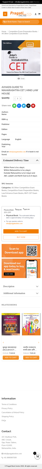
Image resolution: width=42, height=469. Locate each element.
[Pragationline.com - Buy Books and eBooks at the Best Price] (21, 14)
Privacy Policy (7, 408)
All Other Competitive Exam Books (15, 34)
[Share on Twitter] (24, 106)
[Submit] (4, 22)
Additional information (14, 293)
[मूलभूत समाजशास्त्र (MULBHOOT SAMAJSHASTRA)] (11, 324)
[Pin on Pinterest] (33, 106)
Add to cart (11, 357)
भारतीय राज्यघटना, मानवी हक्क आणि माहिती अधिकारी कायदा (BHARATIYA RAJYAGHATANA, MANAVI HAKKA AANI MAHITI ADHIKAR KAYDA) (31, 348)
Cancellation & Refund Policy (13, 412)
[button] (5, 14)
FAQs (4, 420)
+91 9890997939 (10, 458)
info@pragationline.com (17, 152)
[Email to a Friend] (28, 106)
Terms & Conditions (9, 404)
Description (8, 286)
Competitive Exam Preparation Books (23, 31)
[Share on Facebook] (19, 106)
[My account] (36, 14)
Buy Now (21, 237)
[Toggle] (37, 160)
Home (4, 31)
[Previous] (3, 342)
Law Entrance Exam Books (12, 193)
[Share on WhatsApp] (14, 106)
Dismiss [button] (36, 2)
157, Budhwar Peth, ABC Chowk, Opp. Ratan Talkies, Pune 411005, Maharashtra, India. (9, 442)
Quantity (5, 98)
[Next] (38, 342)
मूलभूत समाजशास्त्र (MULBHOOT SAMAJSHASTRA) (11, 348)
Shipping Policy (8, 416)
